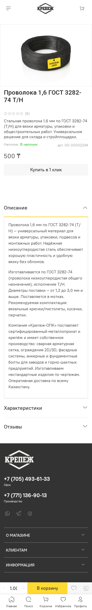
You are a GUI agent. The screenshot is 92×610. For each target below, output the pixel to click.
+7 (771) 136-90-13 (25, 495)
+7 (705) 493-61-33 (27, 478)
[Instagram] (29, 513)
